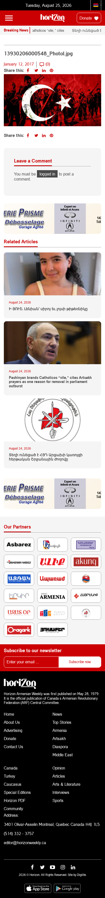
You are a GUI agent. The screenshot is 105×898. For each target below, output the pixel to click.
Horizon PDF (14, 800)
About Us (12, 722)
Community (13, 808)
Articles (58, 776)
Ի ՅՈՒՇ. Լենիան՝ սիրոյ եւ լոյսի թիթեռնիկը (48, 309)
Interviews (60, 792)
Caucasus (12, 784)
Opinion (58, 767)
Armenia (59, 730)
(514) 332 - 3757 (19, 833)
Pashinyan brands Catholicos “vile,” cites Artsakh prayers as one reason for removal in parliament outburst (50, 382)
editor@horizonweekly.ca (25, 842)
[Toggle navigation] (9, 18)
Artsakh (59, 738)
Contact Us (13, 746)
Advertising (13, 730)
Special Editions (17, 792)
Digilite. (82, 875)
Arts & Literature (66, 784)
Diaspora (60, 746)
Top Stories (61, 722)
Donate (86, 17)
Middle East (62, 754)
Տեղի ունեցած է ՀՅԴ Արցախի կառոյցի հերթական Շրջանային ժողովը (46, 457)
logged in (47, 173)
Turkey (9, 776)
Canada (11, 767)
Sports (57, 800)
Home (9, 714)
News (57, 714)
